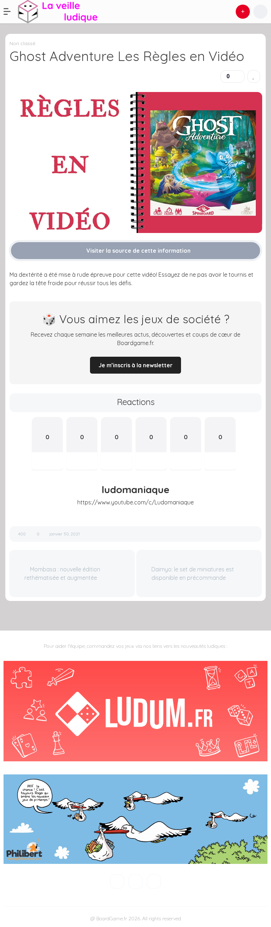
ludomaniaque (135, 489)
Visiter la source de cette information (138, 250)
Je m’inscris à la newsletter (135, 365)
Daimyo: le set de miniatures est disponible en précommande (192, 573)
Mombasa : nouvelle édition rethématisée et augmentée (62, 573)
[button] (11, 12)
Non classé (22, 43)
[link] (253, 76)
